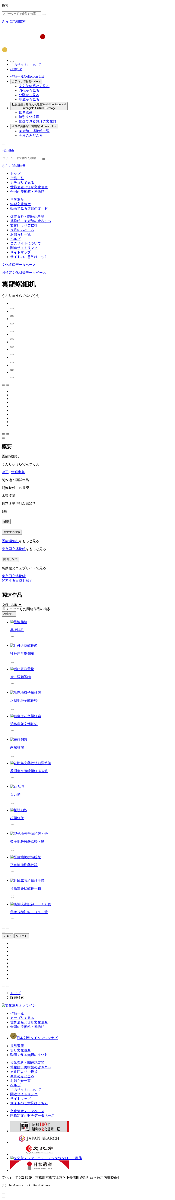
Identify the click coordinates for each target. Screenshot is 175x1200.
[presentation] (4, 608)
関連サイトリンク (24, 248)
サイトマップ (20, 252)
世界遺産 (25, 112)
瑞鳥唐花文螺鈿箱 (24, 724)
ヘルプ (15, 239)
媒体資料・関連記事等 (27, 216)
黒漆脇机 (17, 630)
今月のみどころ (31, 135)
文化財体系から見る (34, 86)
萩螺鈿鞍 (17, 747)
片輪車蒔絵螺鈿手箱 (25, 888)
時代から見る (29, 90)
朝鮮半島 (18, 472)
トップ (15, 173)
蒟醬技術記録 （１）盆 (29, 912)
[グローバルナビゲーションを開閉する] (3, 144)
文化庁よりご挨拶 (24, 225)
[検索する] (43, 14)
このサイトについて (25, 64)
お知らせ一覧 (20, 234)
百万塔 (15, 794)
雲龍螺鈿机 (10, 541)
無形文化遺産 (29, 117)
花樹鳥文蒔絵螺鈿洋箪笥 (29, 771)
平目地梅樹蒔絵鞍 (24, 865)
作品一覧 (27, 76)
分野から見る (29, 95)
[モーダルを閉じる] (3, 1193)
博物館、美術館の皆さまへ (30, 221)
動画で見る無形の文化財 (37, 121)
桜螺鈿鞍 (17, 818)
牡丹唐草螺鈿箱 (22, 653)
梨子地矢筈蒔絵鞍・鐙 (27, 841)
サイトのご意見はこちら (29, 257)
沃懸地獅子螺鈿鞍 (24, 700)
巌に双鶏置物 (20, 677)
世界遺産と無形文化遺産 (39, 106)
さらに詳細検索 (14, 21)
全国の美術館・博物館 (34, 126)
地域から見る (29, 99)
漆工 (5, 472)
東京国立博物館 (14, 549)
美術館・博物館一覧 (34, 131)
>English (16, 69)
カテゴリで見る (26, 81)
